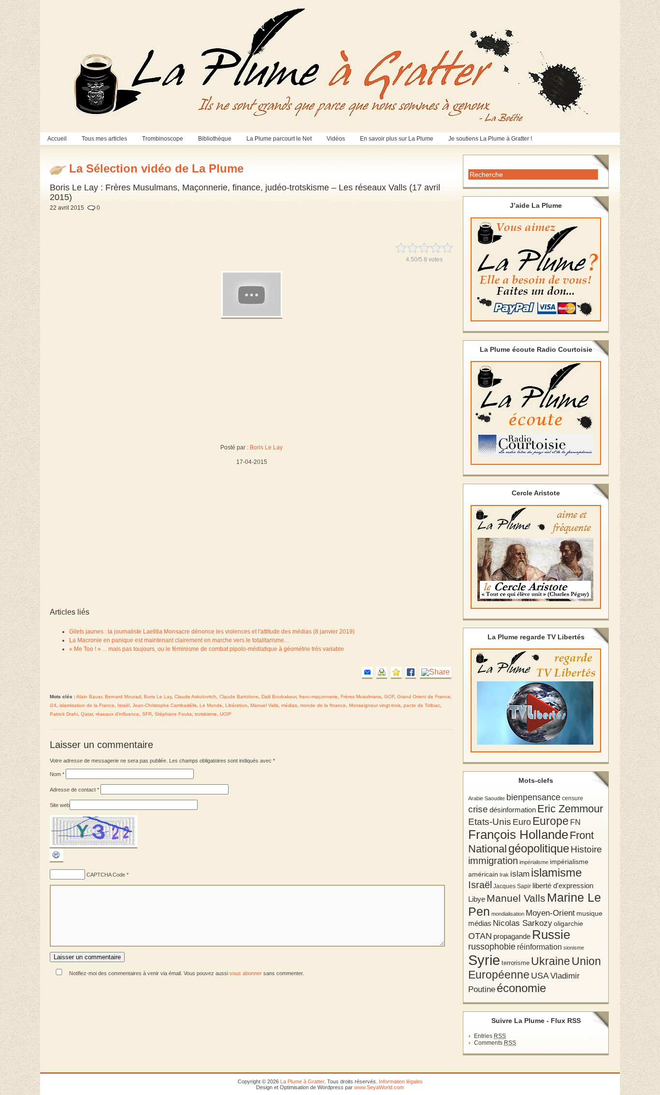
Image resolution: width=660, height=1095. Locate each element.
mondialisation (507, 914)
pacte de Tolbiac (421, 705)
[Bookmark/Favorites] (396, 673)
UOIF (225, 714)
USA (540, 975)
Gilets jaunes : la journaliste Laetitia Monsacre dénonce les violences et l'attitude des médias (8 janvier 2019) (212, 631)
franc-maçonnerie (318, 696)
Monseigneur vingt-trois (375, 705)
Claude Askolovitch (195, 696)
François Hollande (518, 834)
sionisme (573, 948)
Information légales (401, 1081)
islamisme (556, 872)
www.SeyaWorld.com (379, 1087)
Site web (60, 805)
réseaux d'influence (117, 714)
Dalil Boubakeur (278, 696)
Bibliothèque (214, 138)
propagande (512, 936)
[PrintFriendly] (381, 673)
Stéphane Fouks (173, 714)
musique (589, 913)
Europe (550, 821)
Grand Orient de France (423, 696)
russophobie (492, 946)
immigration (493, 860)
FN (575, 822)
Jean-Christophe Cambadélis (164, 705)
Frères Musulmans (361, 696)
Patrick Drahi (64, 714)
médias (289, 705)
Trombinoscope (162, 138)
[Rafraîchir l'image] (56, 860)
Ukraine (550, 961)
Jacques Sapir (512, 886)
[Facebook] (410, 673)
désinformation (512, 810)
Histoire (586, 849)
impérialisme (533, 862)
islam (520, 874)
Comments (495, 1042)
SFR (147, 714)
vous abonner (246, 973)
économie (521, 987)
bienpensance (533, 797)
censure (572, 798)
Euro (522, 822)
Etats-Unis (489, 822)
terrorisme (516, 962)
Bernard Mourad (123, 696)
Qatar (87, 714)
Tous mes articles (104, 138)
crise (478, 809)
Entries (490, 1036)
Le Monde (211, 705)
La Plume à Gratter (302, 1081)
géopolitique (538, 848)
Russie (551, 934)
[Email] (367, 673)
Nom (57, 774)
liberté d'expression (562, 886)
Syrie (484, 960)
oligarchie (568, 923)
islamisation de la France (87, 705)
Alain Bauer (89, 696)
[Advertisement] (277, 221)
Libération (236, 705)
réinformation (539, 947)
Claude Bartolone (238, 696)
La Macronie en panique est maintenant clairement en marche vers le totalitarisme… (179, 640)
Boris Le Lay (266, 447)
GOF (389, 696)
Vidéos (336, 138)
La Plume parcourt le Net (279, 138)
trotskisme (206, 714)
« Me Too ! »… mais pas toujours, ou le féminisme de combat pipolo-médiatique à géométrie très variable (206, 649)
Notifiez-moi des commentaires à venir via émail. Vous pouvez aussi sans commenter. (186, 973)
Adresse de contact (74, 789)
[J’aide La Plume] (535, 269)
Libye (476, 899)
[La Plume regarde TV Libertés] (535, 700)
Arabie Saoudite (486, 798)
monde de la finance (323, 705)
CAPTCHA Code (105, 875)
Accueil (57, 138)
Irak (504, 875)
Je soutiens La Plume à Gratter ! (490, 138)
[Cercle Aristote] (535, 557)
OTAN (480, 936)
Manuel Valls (264, 705)
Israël (123, 705)
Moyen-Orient (550, 913)
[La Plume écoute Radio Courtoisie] (535, 413)
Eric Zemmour (570, 809)
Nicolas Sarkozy (522, 923)
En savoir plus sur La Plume (396, 138)
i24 (53, 705)
